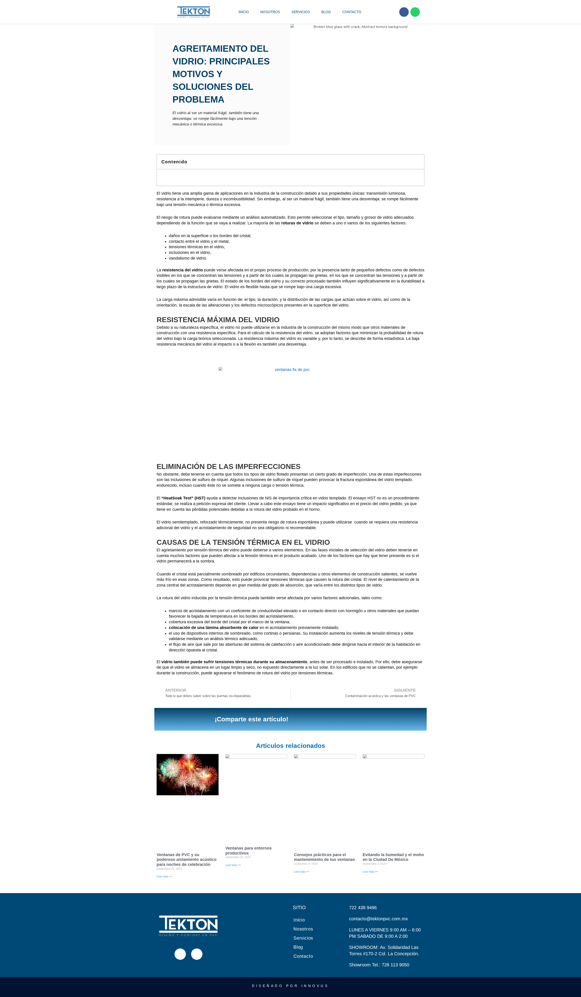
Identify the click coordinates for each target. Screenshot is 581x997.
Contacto (351, 12)
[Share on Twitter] (314, 719)
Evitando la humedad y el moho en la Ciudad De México (393, 857)
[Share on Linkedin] (328, 719)
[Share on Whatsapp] (343, 719)
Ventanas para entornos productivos (248, 850)
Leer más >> (164, 876)
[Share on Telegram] (357, 719)
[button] (418, 162)
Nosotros (270, 12)
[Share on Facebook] (299, 719)
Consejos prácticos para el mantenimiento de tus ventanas (324, 857)
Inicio (244, 12)
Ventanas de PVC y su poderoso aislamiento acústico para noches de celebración (187, 859)
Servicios (300, 12)
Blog (326, 12)
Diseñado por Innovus (290, 986)
